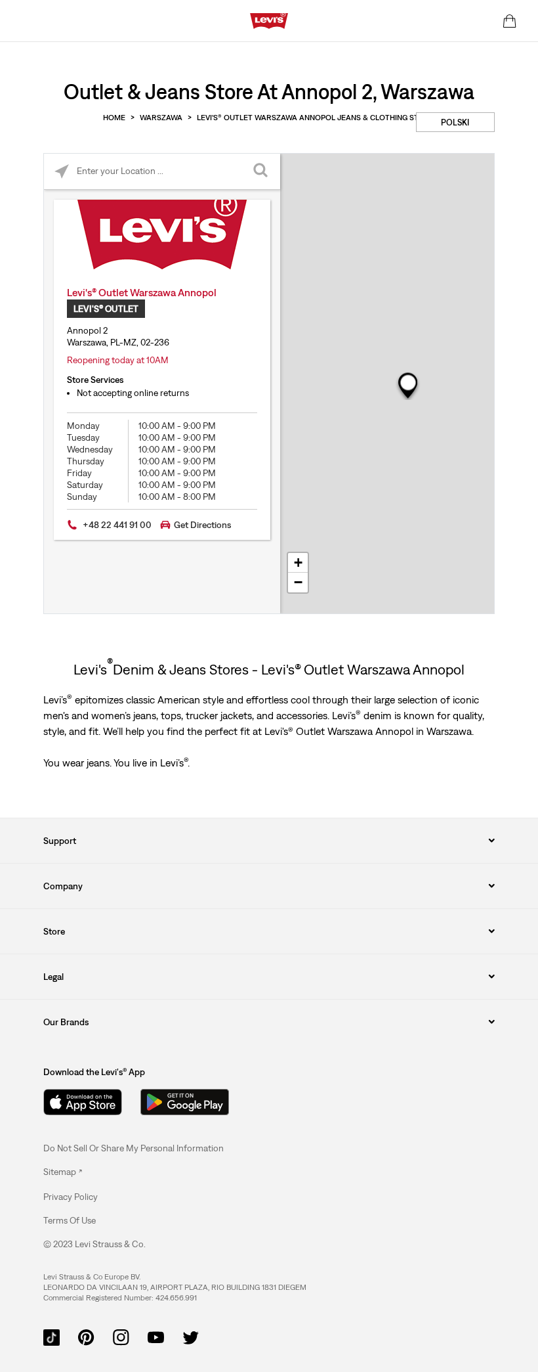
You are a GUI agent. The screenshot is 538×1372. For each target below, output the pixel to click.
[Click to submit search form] (262, 172)
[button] (70, 1196)
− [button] (298, 582)
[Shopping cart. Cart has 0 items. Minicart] (510, 21)
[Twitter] (190, 1336)
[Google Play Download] (184, 1102)
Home (114, 117)
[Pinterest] (86, 1336)
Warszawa (161, 117)
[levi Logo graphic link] (269, 20)
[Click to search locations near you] (62, 172)
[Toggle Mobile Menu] (35, 21)
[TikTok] (51, 1336)
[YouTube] (156, 1336)
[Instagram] (121, 1336)
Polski (455, 122)
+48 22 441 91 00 (117, 525)
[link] (62, 1171)
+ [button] (298, 562)
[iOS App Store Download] (82, 1102)
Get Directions (202, 525)
